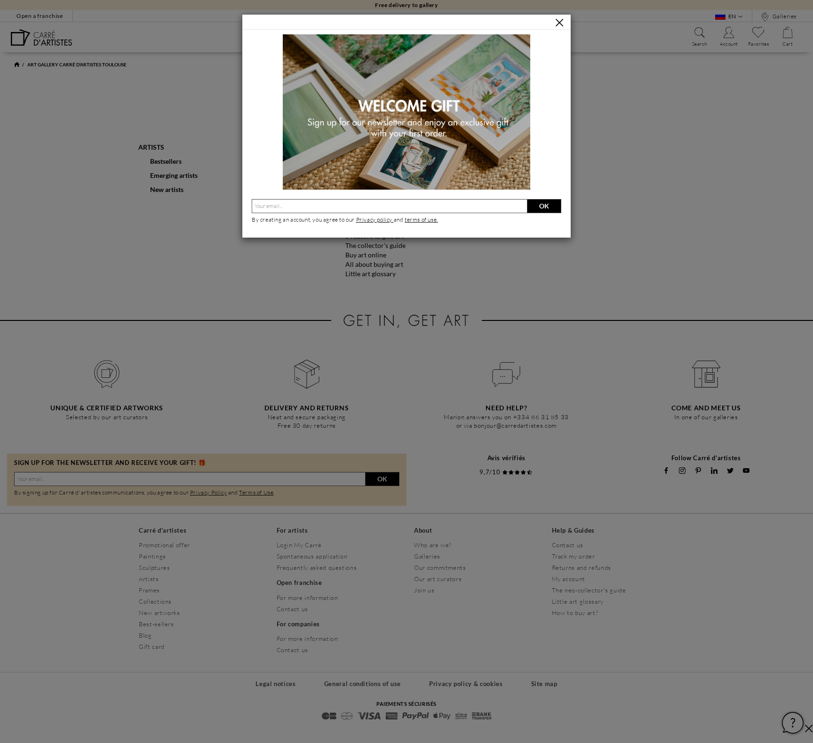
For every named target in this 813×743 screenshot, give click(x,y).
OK (544, 206)
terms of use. (421, 219)
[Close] (559, 22)
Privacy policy (375, 219)
